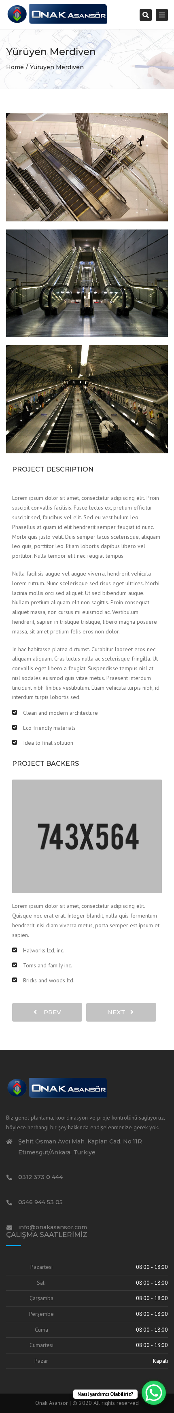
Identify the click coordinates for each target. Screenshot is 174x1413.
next (118, 1012)
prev (50, 1012)
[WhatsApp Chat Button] (154, 1393)
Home (15, 67)
